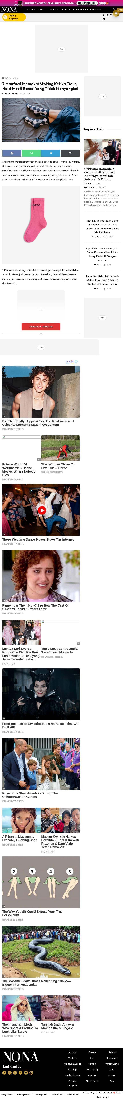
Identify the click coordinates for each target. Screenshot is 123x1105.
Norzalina (89, 187)
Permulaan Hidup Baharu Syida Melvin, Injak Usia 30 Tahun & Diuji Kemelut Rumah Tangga (102, 280)
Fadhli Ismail (11, 93)
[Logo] (9, 9)
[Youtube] (26, 1073)
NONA (5, 78)
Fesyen (15, 78)
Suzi (96, 264)
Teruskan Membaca (41, 326)
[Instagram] (107, 15)
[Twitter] (111, 15)
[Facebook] (104, 15)
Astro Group (104, 1097)
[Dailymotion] (104, 19)
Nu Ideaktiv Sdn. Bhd (106, 1093)
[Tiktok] (20, 1073)
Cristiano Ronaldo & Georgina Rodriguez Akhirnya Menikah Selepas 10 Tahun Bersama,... (99, 176)
